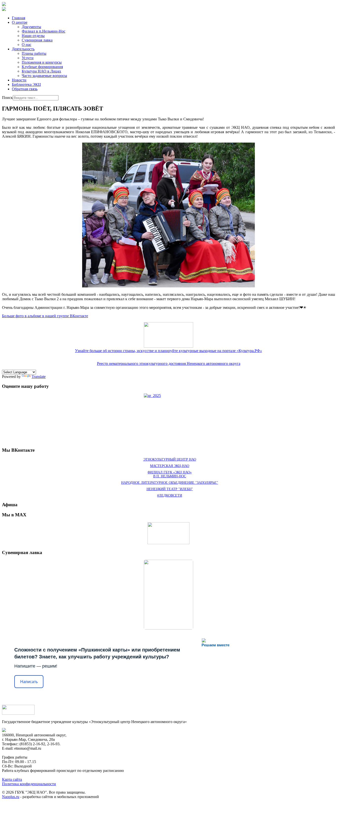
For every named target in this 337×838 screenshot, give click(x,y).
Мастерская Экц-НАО (169, 466)
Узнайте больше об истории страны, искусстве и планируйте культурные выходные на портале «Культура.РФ (168, 351)
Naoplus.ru (10, 797)
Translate (39, 376)
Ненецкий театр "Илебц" (170, 489)
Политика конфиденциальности (29, 784)
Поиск (7, 97)
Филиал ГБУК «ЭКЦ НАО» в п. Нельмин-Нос (170, 474)
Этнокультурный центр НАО (169, 459)
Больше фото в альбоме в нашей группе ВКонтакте (45, 316)
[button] (19, 22)
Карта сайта (12, 779)
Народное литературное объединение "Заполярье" (169, 482)
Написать (29, 682)
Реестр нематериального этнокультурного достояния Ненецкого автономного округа (168, 363)
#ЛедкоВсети (169, 495)
